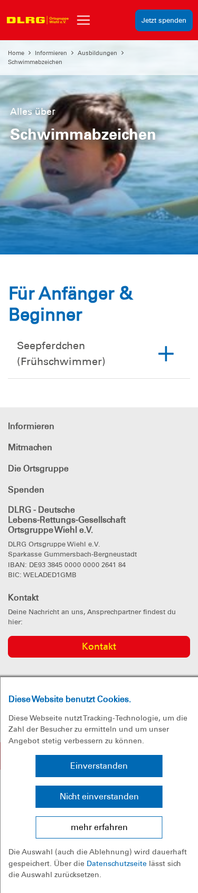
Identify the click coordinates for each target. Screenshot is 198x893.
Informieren (51, 53)
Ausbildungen (97, 53)
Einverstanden (99, 766)
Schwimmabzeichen (35, 62)
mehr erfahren (99, 827)
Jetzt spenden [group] (164, 20)
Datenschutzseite (117, 863)
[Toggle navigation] (83, 20)
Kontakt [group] (99, 646)
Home (16, 53)
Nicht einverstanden (99, 796)
